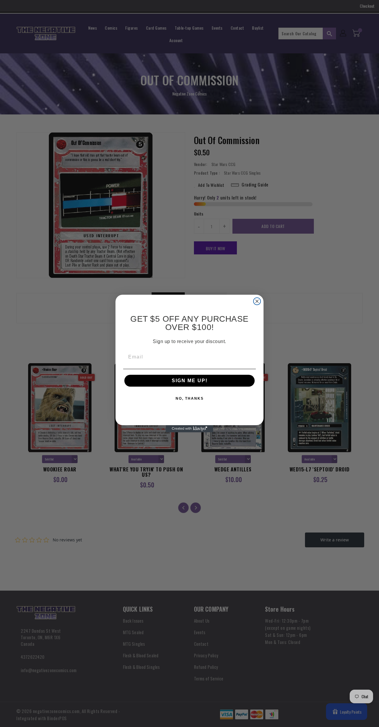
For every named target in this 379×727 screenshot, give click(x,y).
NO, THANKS (190, 398)
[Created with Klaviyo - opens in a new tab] (189, 428)
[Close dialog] (257, 301)
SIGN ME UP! (190, 380)
